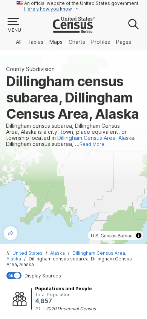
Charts (77, 42)
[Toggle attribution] (138, 235)
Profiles (100, 42)
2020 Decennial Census (71, 308)
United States (27, 253)
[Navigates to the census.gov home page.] (74, 30)
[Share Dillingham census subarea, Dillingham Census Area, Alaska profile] (10, 233)
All (18, 42)
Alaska (57, 253)
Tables (35, 42)
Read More (92, 144)
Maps (56, 42)
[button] (14, 25)
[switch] (75, 275)
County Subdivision (30, 69)
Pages (123, 42)
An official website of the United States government (81, 3)
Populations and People (63, 288)
